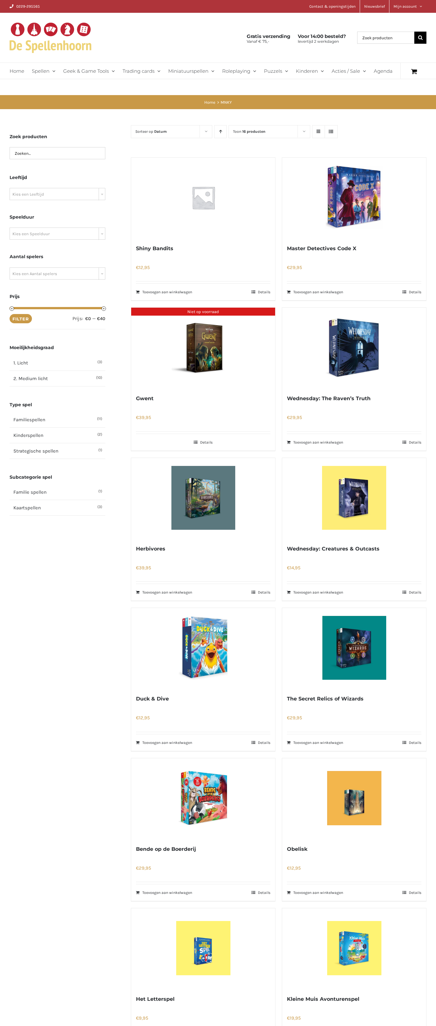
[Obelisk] (354, 798)
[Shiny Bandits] (203, 197)
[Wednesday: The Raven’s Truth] (354, 347)
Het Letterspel (155, 999)
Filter (20, 318)
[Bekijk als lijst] (331, 131)
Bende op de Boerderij (166, 849)
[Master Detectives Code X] (354, 197)
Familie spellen (30, 492)
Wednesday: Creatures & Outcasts (333, 549)
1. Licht (20, 363)
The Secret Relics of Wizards (325, 699)
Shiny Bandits (154, 248)
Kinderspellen (28, 435)
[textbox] (57, 194)
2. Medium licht (30, 378)
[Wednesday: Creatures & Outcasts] (354, 498)
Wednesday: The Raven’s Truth (329, 398)
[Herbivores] (203, 498)
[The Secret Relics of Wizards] (354, 648)
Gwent (145, 398)
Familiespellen (29, 420)
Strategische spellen (35, 451)
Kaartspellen (27, 508)
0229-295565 (28, 6)
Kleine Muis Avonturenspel (323, 999)
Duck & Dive (152, 699)
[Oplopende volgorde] (220, 131)
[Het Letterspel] (203, 948)
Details (264, 292)
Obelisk (297, 849)
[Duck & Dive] (203, 648)
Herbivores (150, 549)
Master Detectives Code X (321, 248)
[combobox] (57, 194)
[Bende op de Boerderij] (203, 798)
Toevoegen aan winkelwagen (167, 292)
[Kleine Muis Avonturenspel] (354, 948)
